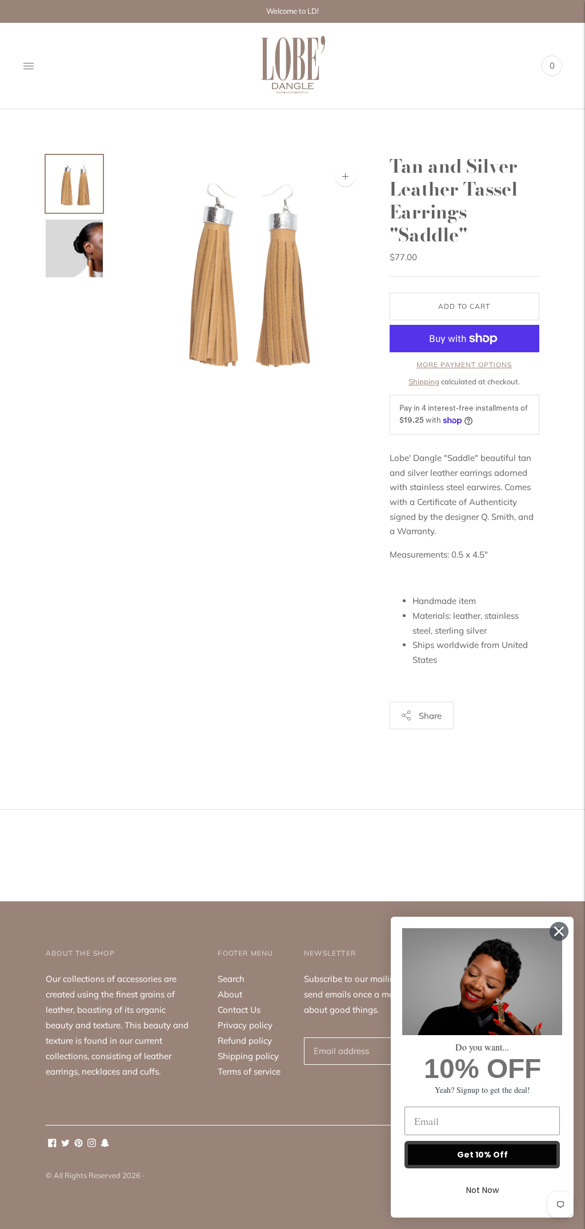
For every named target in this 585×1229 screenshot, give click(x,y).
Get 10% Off (482, 1154)
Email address (339, 1037)
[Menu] (28, 65)
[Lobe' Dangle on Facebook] (52, 1144)
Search (231, 978)
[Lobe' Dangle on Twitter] (65, 1144)
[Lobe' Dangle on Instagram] (91, 1144)
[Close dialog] (559, 931)
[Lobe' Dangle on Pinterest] (78, 1144)
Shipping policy (248, 1056)
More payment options (464, 364)
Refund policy (245, 1040)
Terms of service (249, 1071)
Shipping (423, 381)
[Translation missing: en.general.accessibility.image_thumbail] (74, 184)
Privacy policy (245, 1025)
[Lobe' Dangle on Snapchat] (105, 1144)
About (230, 994)
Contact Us (239, 1009)
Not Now (482, 1190)
